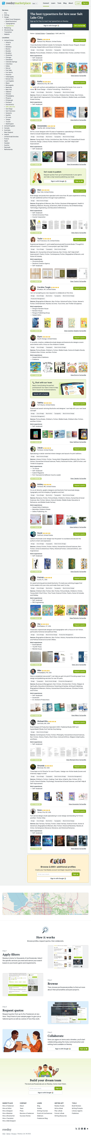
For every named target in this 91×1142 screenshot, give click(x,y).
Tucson (8, 122)
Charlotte (9, 55)
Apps (34, 3)
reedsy (18, 3)
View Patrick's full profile (78, 618)
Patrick (40, 577)
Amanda (40, 766)
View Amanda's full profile (77, 804)
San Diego (9, 109)
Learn (53, 3)
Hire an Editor (7, 1108)
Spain (6, 141)
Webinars (40, 1116)
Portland (8, 102)
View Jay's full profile (79, 665)
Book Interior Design (68, 50)
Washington (10, 124)
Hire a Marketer (7, 1113)
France (6, 139)
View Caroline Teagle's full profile (75, 331)
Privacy (13, 1134)
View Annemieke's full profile (76, 164)
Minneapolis (10, 85)
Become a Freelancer (27, 1113)
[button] (5, 895)
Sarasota (9, 113)
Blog (64, 3)
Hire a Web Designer (9, 1121)
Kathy (39, 81)
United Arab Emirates (11, 136)
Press (21, 1111)
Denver (8, 68)
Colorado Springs (11, 62)
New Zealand (8, 132)
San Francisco (10, 111)
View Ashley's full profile (78, 527)
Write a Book (59, 1108)
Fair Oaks (9, 70)
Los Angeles (10, 81)
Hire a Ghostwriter (8, 1116)
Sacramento (10, 104)
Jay (38, 624)
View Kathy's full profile (78, 120)
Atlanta (8, 42)
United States (9, 40)
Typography (57, 50)
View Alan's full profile (78, 233)
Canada (6, 128)
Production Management (38, 298)
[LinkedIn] (82, 1129)
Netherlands (8, 149)
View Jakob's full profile (78, 478)
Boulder (8, 51)
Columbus (9, 64)
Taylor (40, 239)
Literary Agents (77, 1111)
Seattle (8, 115)
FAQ (3, 1134)
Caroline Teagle (44, 287)
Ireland (6, 134)
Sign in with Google (50, 25)
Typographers (10, 23)
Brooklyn (9, 53)
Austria (6, 145)
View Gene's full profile (78, 848)
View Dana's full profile (78, 75)
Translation (8, 32)
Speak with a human (41, 394)
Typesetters (10, 26)
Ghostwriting (8, 30)
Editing (6, 15)
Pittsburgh (9, 100)
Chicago (8, 57)
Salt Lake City (10, 107)
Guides (39, 1108)
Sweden (7, 143)
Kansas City (10, 79)
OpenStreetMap (78, 914)
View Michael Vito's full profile (76, 760)
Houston (8, 74)
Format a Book (59, 1113)
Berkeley (8, 47)
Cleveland (9, 59)
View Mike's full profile (78, 715)
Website (7, 34)
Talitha (40, 403)
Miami (8, 83)
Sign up (85, 3)
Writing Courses (42, 1111)
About (71, 3)
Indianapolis (10, 77)
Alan (39, 190)
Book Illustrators (11, 21)
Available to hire (35, 75)
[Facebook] (85, 1129)
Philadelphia (10, 96)
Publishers (75, 1113)
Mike (39, 670)
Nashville (9, 87)
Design (6, 17)
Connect (46, 3)
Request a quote (79, 40)
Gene (39, 810)
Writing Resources (61, 1116)
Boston (8, 49)
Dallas (8, 66)
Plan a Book (58, 1111)
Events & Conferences (44, 1113)
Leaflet (71, 914)
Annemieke (42, 126)
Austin (8, 44)
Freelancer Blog (42, 1118)
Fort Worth (9, 72)
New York (9, 89)
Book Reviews (76, 1106)
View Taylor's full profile (78, 281)
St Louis (8, 117)
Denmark (7, 147)
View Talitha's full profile (78, 442)
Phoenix (8, 98)
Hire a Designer (7, 1111)
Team (21, 1108)
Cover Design (40, 50)
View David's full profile (78, 571)
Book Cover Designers (13, 19)
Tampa (8, 119)
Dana (39, 39)
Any (5, 13)
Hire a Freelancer (8, 1106)
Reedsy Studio (59, 1106)
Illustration (49, 50)
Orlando (8, 94)
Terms (8, 1134)
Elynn (39, 337)
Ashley (40, 484)
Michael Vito (42, 721)
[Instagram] (79, 1129)
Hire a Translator (8, 1118)
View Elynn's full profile (78, 375)
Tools (59, 3)
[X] (76, 1129)
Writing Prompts (77, 1108)
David (39, 533)
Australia (7, 130)
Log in (78, 3)
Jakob (40, 448)
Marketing (7, 28)
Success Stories (25, 1116)
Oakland (8, 92)
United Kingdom (9, 126)
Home (32, 33)
